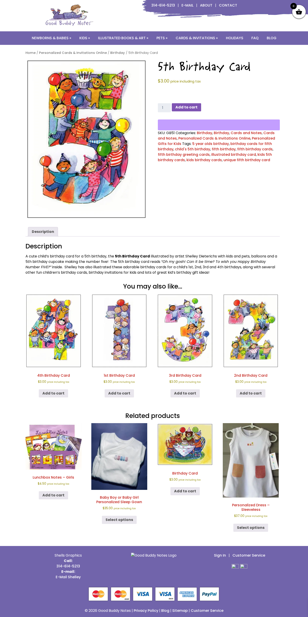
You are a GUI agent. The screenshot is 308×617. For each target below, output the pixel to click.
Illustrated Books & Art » (123, 38)
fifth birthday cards (255, 149)
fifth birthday (224, 149)
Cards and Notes (246, 132)
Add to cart (186, 107)
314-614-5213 (163, 5)
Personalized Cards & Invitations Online (73, 52)
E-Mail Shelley (68, 577)
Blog (271, 38)
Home (30, 52)
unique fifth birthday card (246, 160)
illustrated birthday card (233, 154)
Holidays (234, 38)
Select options (119, 519)
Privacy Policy (146, 610)
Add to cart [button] (53, 393)
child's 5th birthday (192, 149)
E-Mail (187, 5)
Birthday (117, 52)
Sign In (220, 555)
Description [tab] (43, 231)
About (206, 5)
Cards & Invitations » (197, 38)
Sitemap (180, 610)
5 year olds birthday (210, 143)
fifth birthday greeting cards (184, 154)
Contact (228, 5)
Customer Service (248, 555)
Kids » (84, 38)
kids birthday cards (204, 160)
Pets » (162, 38)
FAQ (255, 38)
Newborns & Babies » (51, 38)
